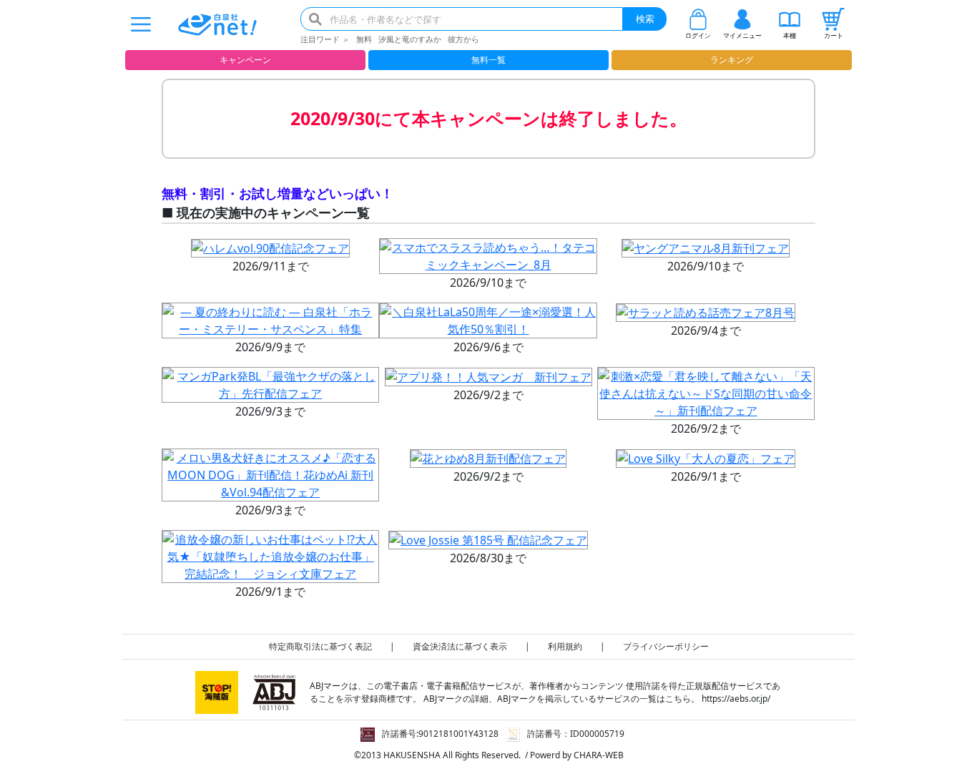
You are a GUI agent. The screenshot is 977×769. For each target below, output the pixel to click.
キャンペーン (245, 60)
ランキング (731, 60)
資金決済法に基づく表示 (460, 646)
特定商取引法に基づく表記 (320, 646)
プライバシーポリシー (666, 646)
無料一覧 (488, 60)
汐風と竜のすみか (409, 39)
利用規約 (565, 646)
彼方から (463, 39)
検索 (645, 18)
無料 (364, 39)
